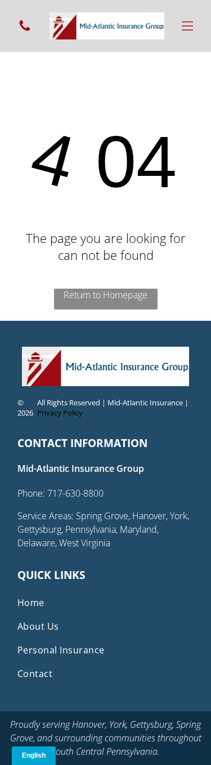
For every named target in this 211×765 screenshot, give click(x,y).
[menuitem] (105, 602)
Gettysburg (151, 724)
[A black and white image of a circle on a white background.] (25, 29)
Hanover (88, 724)
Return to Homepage (105, 295)
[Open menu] (187, 26)
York (117, 724)
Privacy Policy (60, 413)
